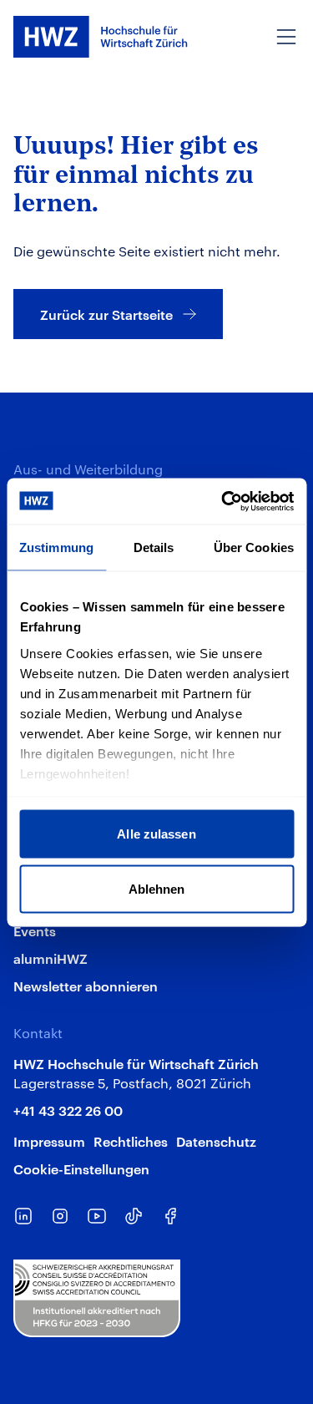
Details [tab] (154, 547)
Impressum (49, 1141)
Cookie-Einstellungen (81, 1168)
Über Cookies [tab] (254, 547)
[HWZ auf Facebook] (170, 1216)
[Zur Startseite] (100, 37)
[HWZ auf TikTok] (134, 1216)
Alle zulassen (156, 834)
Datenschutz (216, 1141)
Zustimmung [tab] (56, 547)
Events (34, 930)
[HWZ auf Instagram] (60, 1216)
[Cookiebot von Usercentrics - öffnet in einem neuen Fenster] (223, 501)
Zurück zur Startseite (106, 314)
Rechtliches (130, 1141)
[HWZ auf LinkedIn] (23, 1216)
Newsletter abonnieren (85, 985)
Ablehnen (157, 888)
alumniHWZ (50, 958)
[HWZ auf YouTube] (97, 1216)
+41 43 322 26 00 (68, 1110)
